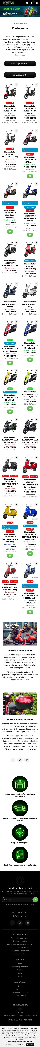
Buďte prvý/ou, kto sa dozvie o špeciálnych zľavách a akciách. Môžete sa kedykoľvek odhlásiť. (20, 893)
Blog (20, 963)
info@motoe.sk (20, 916)
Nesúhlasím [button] (20, 1045)
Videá (20, 973)
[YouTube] (27, 923)
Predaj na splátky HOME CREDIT (20, 944)
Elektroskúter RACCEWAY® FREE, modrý (10, 304)
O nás (20, 986)
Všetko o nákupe (20, 934)
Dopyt (20, 976)
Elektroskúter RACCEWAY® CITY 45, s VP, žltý (10, 397)
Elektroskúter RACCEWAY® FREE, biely (30, 304)
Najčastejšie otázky (20, 967)
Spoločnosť (20, 982)
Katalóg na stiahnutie (20, 992)
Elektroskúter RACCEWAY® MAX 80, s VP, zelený (10, 439)
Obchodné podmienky (20, 938)
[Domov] (9, 3)
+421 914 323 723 (20, 912)
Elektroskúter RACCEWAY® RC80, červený (30, 266)
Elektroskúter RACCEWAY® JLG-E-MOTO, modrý (30, 595)
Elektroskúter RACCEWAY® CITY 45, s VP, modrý (30, 345)
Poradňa (20, 960)
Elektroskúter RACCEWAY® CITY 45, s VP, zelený (30, 394)
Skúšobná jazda (20, 954)
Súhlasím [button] (30, 1045)
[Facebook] (12, 923)
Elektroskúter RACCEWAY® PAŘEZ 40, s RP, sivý (10, 154)
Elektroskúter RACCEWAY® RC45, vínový (30, 159)
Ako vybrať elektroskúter (20, 650)
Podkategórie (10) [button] (19, 63)
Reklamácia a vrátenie (20, 951)
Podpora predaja (20, 995)
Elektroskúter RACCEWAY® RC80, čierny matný (10, 263)
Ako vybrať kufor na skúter (20, 719)
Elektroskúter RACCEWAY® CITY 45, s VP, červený (10, 348)
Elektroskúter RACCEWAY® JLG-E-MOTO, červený (10, 587)
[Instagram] (20, 923)
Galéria (20, 970)
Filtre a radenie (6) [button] (19, 75)
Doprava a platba (20, 941)
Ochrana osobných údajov (20, 947)
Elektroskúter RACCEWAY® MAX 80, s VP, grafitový (30, 439)
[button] (30, 176)
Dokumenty (20, 989)
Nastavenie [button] (9, 1045)
